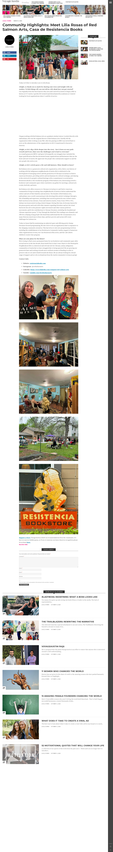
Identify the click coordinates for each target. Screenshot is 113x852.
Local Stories (6, 21)
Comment (21, 556)
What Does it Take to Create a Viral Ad (65, 721)
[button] (110, 2)
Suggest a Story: (25, 538)
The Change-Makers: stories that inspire (37, 2)
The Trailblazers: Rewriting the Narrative (68, 621)
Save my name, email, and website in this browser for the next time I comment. (36, 582)
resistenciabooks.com (38, 263)
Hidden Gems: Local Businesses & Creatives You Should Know (56, 3)
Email (20, 572)
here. (29, 542)
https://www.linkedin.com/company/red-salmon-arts (50, 270)
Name (20, 568)
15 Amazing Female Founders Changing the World (72, 696)
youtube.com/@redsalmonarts (41, 273)
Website (21, 576)
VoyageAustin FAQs (53, 646)
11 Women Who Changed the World (63, 671)
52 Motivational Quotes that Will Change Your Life (73, 745)
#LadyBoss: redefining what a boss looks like (69, 597)
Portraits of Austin (72, 2)
